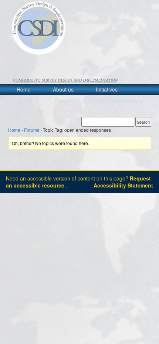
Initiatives (107, 89)
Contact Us (30, 111)
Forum (62, 100)
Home (24, 89)
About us (63, 89)
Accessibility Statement (123, 185)
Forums (31, 130)
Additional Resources (117, 100)
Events (25, 100)
